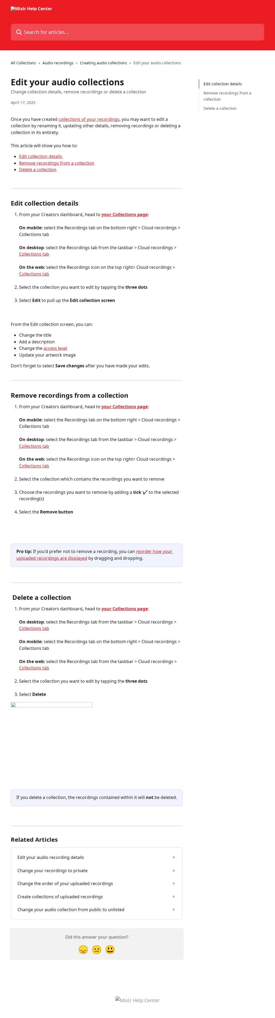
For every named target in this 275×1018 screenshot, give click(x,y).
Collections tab (34, 254)
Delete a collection (37, 169)
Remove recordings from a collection (56, 163)
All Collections (23, 62)
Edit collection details (41, 156)
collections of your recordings (89, 119)
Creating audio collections (103, 62)
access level (55, 348)
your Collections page (125, 214)
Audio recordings (58, 62)
